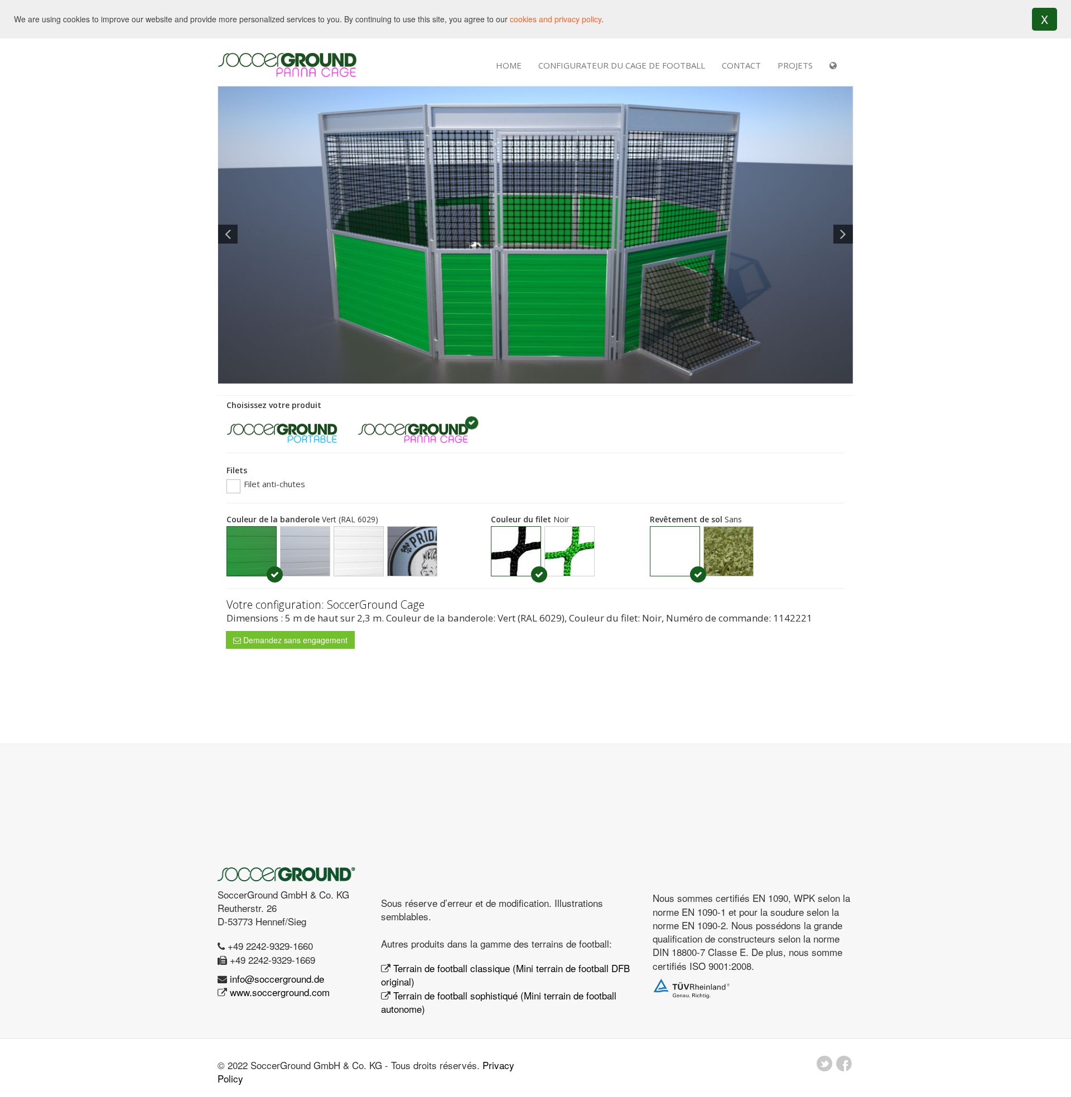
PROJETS (795, 65)
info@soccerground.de (277, 979)
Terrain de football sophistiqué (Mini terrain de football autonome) (498, 1002)
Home (509, 65)
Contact (741, 65)
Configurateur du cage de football (621, 65)
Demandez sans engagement (294, 639)
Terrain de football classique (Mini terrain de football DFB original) (505, 974)
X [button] (1044, 19)
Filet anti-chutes (273, 483)
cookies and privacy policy (555, 19)
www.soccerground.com (280, 992)
